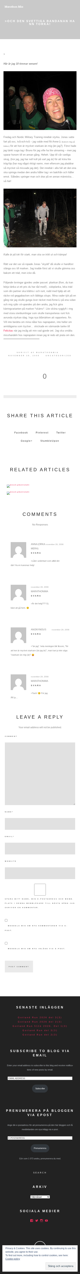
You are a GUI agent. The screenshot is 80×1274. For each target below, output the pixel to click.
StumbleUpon (49, 441)
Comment (11, 736)
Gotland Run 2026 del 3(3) (40, 1017)
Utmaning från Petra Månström (40, 485)
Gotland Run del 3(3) (40, 1030)
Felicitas (8, 330)
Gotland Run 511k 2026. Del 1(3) (40, 1026)
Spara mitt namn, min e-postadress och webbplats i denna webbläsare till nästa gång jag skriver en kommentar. (40, 903)
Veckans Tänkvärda (40, 492)
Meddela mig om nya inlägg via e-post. (37, 949)
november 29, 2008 (60, 630)
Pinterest (42, 432)
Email (9, 836)
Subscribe (40, 1088)
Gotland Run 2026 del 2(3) (40, 1022)
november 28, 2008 (54, 544)
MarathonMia (47, 352)
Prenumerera (40, 1148)
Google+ (27, 441)
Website (11, 861)
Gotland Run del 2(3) (40, 1034)
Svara (36, 553)
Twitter (61, 432)
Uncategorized (59, 356)
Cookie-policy (12, 1259)
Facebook (21, 432)
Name (9, 812)
